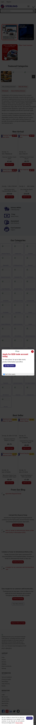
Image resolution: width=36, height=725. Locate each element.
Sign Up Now (10, 365)
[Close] (32, 351)
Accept (29, 718)
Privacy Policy (19, 722)
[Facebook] (4, 370)
